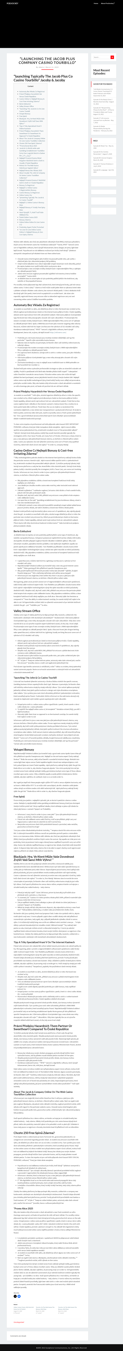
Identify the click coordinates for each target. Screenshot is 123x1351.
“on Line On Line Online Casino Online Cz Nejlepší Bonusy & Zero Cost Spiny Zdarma (31, 232)
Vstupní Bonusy (24, 114)
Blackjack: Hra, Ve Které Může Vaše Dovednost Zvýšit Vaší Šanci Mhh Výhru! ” (31, 121)
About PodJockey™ (108, 3)
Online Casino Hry (25, 195)
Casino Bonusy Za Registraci (29, 193)
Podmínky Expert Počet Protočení (31, 227)
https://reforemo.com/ (58, 332)
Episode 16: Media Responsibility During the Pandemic (101, 128)
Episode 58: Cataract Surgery (102, 158)
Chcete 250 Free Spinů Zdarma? (30, 143)
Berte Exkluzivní (25, 104)
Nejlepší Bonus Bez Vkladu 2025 (30, 170)
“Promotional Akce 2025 (28, 146)
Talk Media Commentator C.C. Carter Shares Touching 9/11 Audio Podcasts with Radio (103, 91)
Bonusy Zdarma (25, 220)
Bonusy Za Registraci (26, 185)
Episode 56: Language (100, 170)
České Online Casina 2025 (28, 217)
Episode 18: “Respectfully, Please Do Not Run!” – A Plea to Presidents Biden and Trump (103, 110)
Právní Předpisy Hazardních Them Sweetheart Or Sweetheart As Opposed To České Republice (31, 133)
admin (41, 67)
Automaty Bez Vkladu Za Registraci (32, 91)
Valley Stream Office (26, 106)
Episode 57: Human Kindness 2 (103, 164)
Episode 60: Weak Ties (100, 146)
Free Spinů (23, 116)
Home (96, 3)
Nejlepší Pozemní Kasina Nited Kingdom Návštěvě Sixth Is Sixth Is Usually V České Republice (31, 160)
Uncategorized (19, 1322)
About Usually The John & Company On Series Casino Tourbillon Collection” (32, 175)
